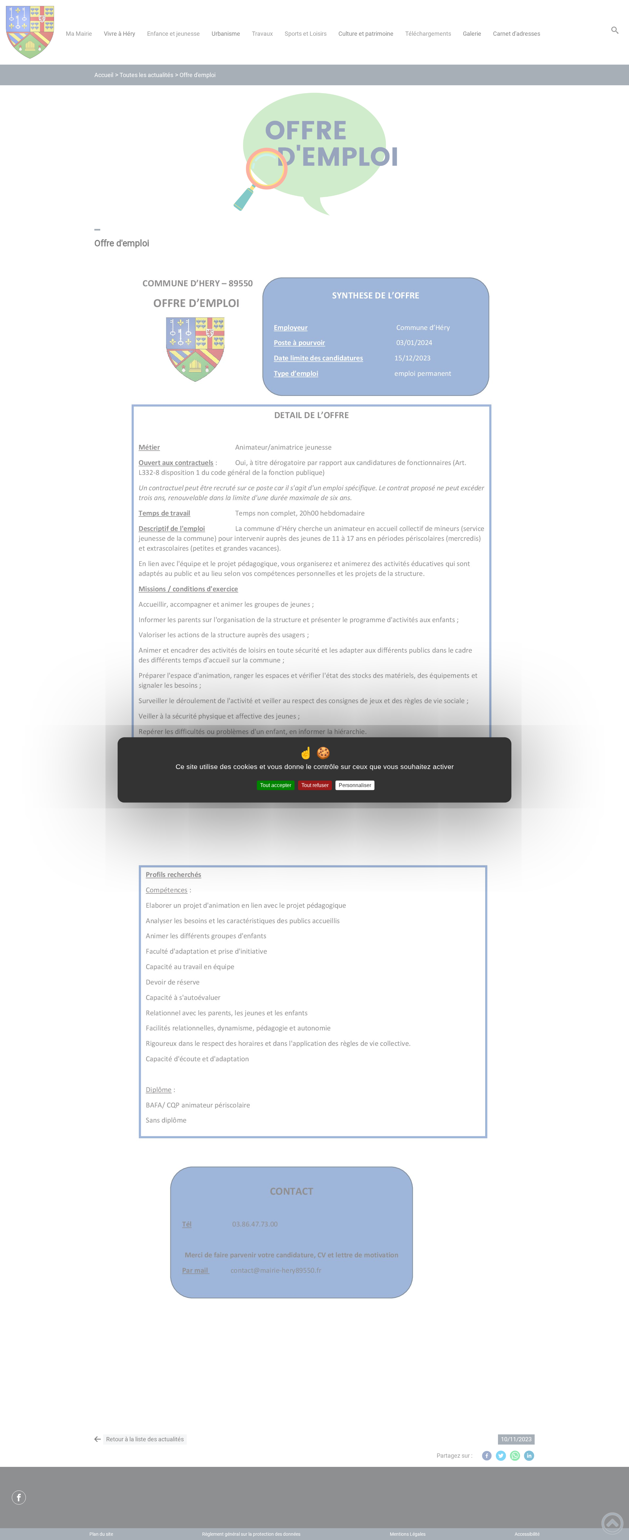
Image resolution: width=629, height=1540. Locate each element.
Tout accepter (275, 785)
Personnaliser (355, 785)
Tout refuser (315, 785)
